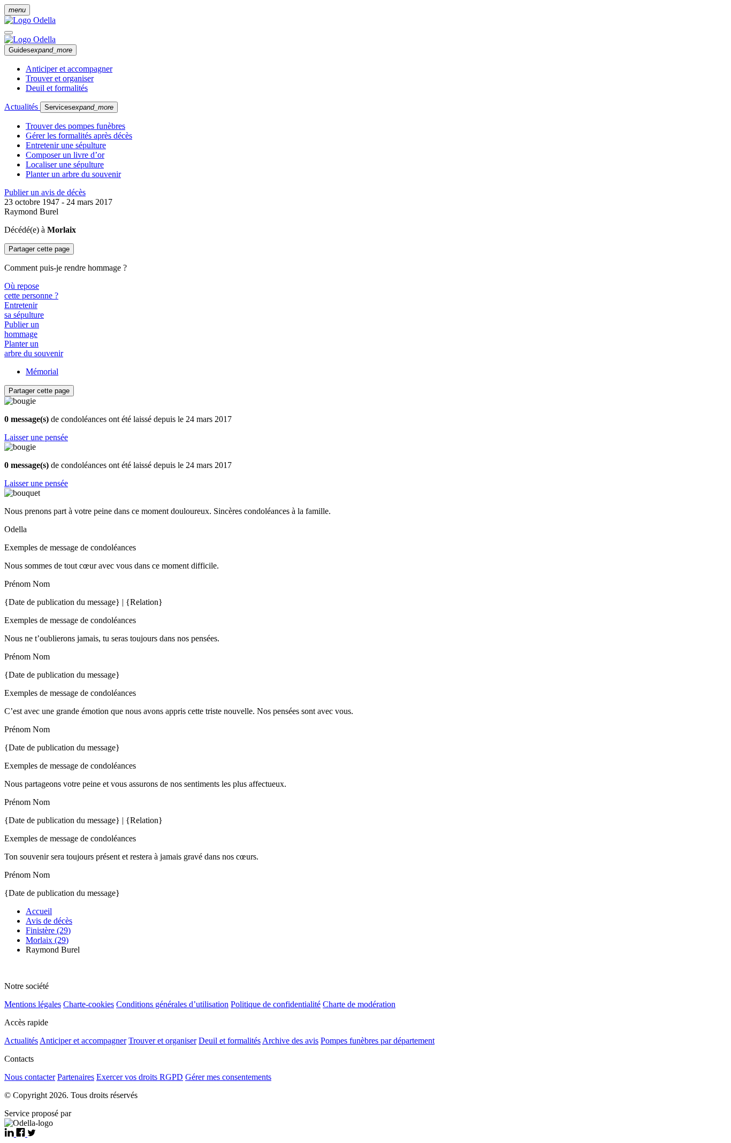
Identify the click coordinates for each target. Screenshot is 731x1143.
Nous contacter (29, 1076)
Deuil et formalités (57, 88)
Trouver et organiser (60, 78)
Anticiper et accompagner (69, 68)
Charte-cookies (88, 1004)
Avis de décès (49, 920)
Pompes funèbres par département (378, 1040)
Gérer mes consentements (228, 1076)
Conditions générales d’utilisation (172, 1004)
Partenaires (75, 1076)
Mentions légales (32, 1004)
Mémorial (42, 371)
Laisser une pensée (36, 437)
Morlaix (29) (47, 940)
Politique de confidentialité (276, 1004)
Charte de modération (359, 1004)
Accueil (39, 911)
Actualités (22, 106)
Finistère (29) (48, 930)
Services (78, 107)
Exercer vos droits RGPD (139, 1076)
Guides (40, 50)
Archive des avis (290, 1040)
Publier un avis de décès (45, 192)
